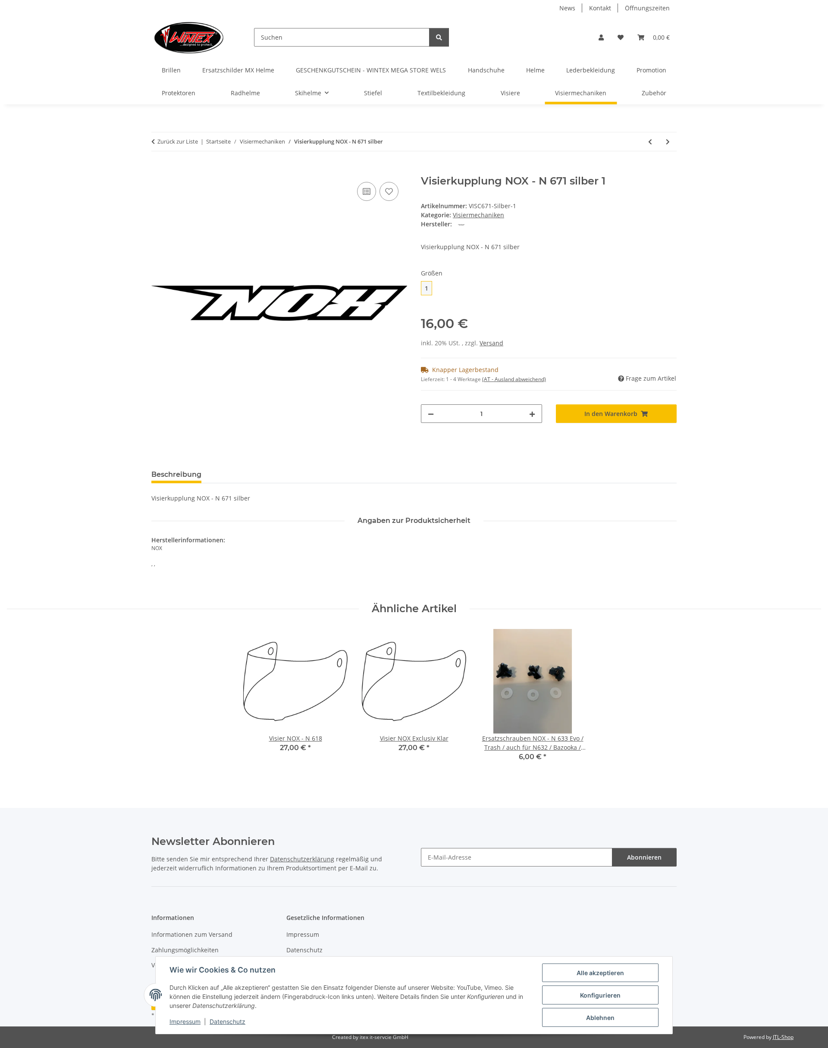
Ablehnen (600, 1017)
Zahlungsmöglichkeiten (185, 950)
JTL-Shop (783, 1037)
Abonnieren (644, 857)
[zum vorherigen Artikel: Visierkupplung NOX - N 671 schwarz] (650, 141)
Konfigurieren (600, 995)
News (567, 8)
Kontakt (600, 8)
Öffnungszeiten (647, 8)
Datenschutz (227, 1021)
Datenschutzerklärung (302, 859)
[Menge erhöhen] (532, 413)
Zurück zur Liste (177, 141)
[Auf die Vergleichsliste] (366, 191)
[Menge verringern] (430, 413)
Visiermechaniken (478, 215)
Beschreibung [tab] (176, 474)
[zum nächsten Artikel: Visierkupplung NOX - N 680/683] (668, 141)
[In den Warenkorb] (158, 170)
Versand (491, 343)
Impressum (185, 1021)
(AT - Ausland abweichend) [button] (514, 379)
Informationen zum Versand (191, 934)
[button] (601, 37)
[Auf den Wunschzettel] (389, 191)
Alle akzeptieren (600, 972)
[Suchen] (439, 37)
